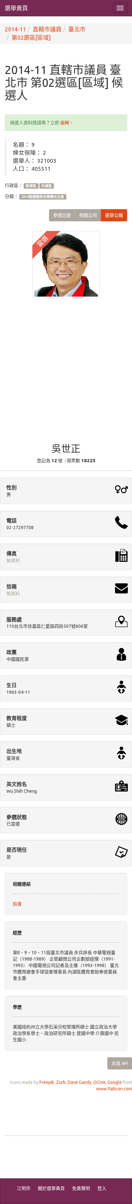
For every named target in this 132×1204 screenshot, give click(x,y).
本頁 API (119, 1063)
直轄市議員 (47, 29)
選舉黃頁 (16, 8)
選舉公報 (114, 215)
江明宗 (23, 1188)
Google (114, 1082)
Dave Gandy (79, 1082)
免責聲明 (81, 1188)
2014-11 (15, 29)
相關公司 (88, 215)
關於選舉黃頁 (51, 1188)
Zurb (61, 1082)
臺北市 (77, 29)
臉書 (17, 903)
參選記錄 (62, 215)
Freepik (46, 1082)
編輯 (64, 122)
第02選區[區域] (31, 37)
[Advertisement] (66, 375)
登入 (101, 1188)
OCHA (99, 1082)
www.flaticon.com (114, 1088)
